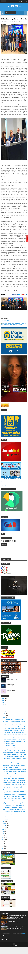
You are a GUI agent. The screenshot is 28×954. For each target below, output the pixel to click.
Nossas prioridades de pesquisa (10, 747)
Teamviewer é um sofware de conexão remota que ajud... (15, 769)
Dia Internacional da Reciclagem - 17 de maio (12, 807)
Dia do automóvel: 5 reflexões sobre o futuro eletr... (14, 805)
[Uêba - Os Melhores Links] (5, 407)
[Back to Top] (14, 944)
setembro (5, 710)
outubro (5, 708)
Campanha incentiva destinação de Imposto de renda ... (15, 813)
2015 (3, 843)
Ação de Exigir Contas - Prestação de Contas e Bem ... (14, 780)
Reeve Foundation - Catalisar (9, 745)
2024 (3, 702)
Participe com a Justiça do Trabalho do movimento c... (14, 760)
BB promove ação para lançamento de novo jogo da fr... (15, 802)
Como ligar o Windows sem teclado (10, 767)
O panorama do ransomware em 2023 (11, 763)
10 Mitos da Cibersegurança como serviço (12, 762)
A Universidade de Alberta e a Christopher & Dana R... (14, 741)
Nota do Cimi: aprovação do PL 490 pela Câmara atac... (14, 725)
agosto (4, 711)
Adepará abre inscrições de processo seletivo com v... (14, 756)
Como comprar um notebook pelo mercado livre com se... (15, 773)
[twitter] (25, 1)
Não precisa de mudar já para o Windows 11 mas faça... (14, 800)
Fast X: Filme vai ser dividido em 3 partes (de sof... (14, 796)
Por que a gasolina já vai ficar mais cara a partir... (13, 732)
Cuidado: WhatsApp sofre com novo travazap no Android (15, 734)
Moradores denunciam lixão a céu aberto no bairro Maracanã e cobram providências (15, 927)
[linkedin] (23, 1)
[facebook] (19, 1)
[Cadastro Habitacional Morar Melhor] (14, 353)
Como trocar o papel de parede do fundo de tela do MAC (15, 771)
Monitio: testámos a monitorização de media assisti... (14, 789)
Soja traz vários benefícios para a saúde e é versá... (14, 778)
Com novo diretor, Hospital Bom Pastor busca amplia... (14, 737)
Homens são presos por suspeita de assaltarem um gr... (15, 754)
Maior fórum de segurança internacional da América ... (14, 809)
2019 (3, 835)
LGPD (22, 21)
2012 (3, 848)
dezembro (5, 706)
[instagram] (21, 1)
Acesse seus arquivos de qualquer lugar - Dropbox (13, 776)
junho (4, 715)
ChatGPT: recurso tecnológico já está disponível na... (14, 728)
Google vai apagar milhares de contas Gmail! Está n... (14, 798)
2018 (3, 837)
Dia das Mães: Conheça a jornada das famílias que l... (14, 811)
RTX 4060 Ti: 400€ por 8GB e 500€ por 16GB (12, 788)
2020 (3, 833)
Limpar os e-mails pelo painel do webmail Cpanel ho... (14, 765)
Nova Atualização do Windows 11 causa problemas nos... (14, 794)
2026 (3, 698)
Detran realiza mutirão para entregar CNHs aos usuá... (14, 758)
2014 (3, 845)
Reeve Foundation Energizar (9, 743)
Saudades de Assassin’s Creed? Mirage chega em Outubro (13, 792)
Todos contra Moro (11, 921)
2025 (3, 700)
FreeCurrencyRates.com (5, 486)
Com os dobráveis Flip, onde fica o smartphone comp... (14, 784)
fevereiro (5, 825)
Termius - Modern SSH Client (12, 679)
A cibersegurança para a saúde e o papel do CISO (13, 719)
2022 (3, 829)
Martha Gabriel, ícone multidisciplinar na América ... (14, 721)
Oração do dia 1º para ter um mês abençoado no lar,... (14, 723)
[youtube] (26, 1)
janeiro (4, 827)
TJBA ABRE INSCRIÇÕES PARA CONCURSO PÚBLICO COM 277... (14, 815)
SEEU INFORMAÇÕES (10, 684)
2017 (3, 839)
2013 (3, 847)
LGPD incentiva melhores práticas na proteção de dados (11, 307)
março (4, 823)
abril (4, 821)
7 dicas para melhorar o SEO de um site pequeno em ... (14, 775)
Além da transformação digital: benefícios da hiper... (14, 739)
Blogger (23, 933)
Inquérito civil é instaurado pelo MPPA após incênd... (14, 752)
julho (4, 713)
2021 (3, 831)
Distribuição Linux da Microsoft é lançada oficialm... (14, 736)
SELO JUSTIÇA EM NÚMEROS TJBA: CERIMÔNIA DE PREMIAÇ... (13, 818)
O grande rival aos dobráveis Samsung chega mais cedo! (15, 786)
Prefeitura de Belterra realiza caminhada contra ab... (14, 750)
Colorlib (16, 945)
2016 (3, 841)
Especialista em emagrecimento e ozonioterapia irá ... (14, 782)
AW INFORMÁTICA (13, 6)
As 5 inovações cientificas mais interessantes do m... (14, 730)
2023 (3, 704)
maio (4, 717)
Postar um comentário (6, 320)
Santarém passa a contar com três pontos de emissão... (15, 749)
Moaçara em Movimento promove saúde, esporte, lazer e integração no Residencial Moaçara (16, 916)
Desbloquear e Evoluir (11, 690)
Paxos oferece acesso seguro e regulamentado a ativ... (14, 726)
